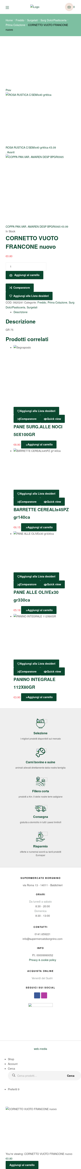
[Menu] (10, 7)
